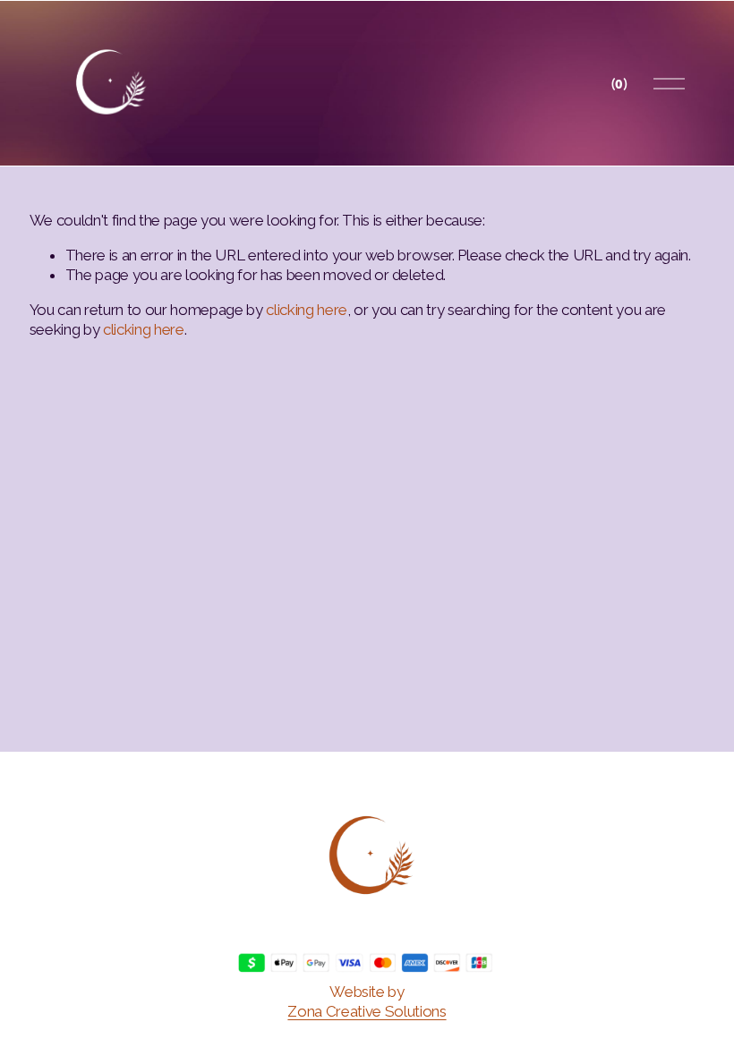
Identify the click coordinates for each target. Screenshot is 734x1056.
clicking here (306, 310)
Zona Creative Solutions (366, 1011)
